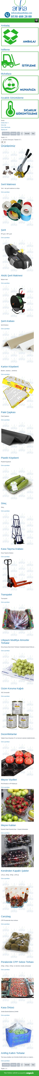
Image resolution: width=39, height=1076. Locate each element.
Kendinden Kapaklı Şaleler (15, 870)
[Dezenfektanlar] (17, 730)
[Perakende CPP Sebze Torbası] (17, 958)
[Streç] (17, 499)
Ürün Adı (3, 125)
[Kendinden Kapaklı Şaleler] (17, 867)
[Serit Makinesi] (17, 180)
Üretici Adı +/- (5, 123)
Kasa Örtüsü (7, 1007)
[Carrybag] (17, 913)
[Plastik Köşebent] (17, 454)
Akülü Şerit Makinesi (11, 275)
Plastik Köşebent (10, 457)
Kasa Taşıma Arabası (12, 549)
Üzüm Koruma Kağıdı (12, 688)
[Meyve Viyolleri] (17, 776)
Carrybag (6, 916)
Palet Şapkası (8, 412)
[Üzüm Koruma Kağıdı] (17, 685)
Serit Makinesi (8, 184)
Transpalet (6, 594)
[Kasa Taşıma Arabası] (17, 545)
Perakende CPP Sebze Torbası (17, 962)
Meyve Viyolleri (9, 779)
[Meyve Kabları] (17, 821)
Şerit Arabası (8, 321)
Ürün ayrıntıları (5, 192)
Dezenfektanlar (9, 734)
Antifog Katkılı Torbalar (13, 1053)
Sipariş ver (4, 129)
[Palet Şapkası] (17, 408)
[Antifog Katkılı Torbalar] (17, 1049)
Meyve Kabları (8, 825)
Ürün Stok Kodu (5, 127)
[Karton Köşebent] (17, 363)
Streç (3, 503)
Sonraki (27, 133)
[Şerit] (17, 226)
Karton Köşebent (10, 366)
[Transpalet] (17, 591)
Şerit (3, 230)
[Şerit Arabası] (17, 317)
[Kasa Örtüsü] (17, 1004)
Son (33, 133)
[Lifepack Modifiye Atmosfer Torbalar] (17, 636)
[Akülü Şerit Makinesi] (17, 272)
